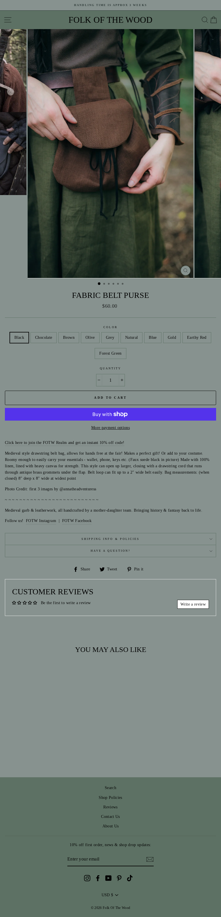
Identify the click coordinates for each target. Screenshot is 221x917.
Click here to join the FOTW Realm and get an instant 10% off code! (64, 442)
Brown (69, 337)
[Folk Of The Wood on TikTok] (130, 878)
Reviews (110, 807)
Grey (110, 337)
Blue (153, 337)
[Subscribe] (150, 859)
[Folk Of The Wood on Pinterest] (119, 878)
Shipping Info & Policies (110, 538)
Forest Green (110, 353)
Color (110, 327)
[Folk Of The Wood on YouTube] (108, 878)
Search (110, 788)
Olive (90, 337)
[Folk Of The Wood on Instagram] (87, 878)
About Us (110, 826)
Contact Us (110, 816)
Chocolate (43, 337)
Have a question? (111, 550)
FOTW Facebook (77, 521)
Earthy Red (196, 337)
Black (19, 337)
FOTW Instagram (41, 521)
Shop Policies (110, 797)
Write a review (193, 604)
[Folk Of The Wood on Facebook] (98, 878)
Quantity (110, 368)
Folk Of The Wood (110, 20)
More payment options (110, 428)
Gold (172, 337)
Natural (131, 337)
